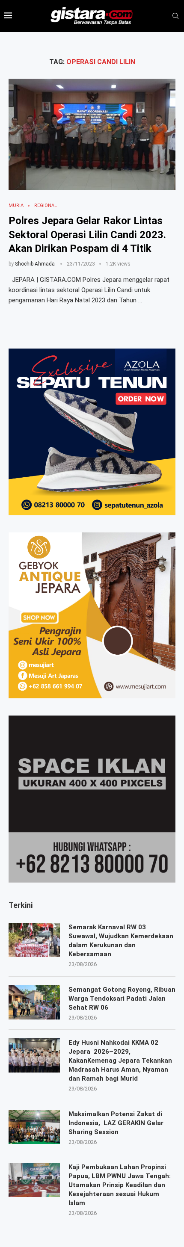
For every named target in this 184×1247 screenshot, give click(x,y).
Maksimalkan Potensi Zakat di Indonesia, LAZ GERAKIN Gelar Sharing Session (115, 1123)
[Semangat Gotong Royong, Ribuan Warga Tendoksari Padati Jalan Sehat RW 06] (34, 1002)
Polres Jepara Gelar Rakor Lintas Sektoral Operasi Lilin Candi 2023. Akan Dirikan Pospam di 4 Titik (87, 234)
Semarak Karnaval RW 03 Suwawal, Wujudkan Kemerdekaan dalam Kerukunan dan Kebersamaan (120, 940)
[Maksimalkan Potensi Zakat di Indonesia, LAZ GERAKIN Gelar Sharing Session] (34, 1127)
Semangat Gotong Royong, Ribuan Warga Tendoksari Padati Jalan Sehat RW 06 (121, 998)
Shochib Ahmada (35, 264)
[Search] (175, 16)
